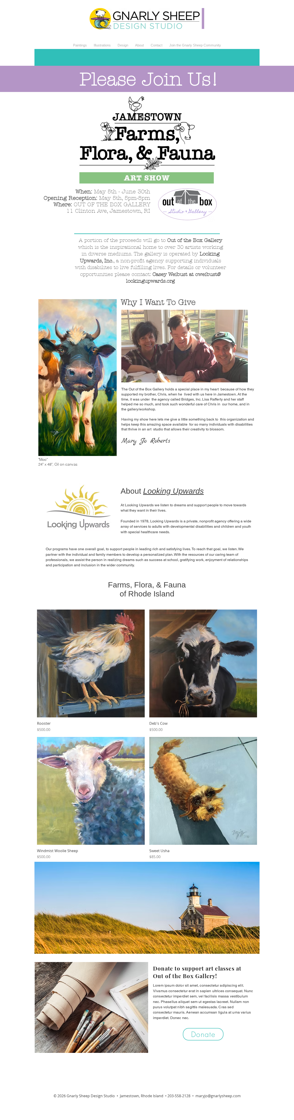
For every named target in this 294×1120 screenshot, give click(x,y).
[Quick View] (91, 663)
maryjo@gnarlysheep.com (218, 1095)
